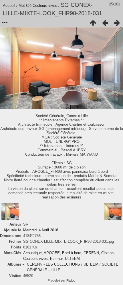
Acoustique (32, 253)
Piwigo (70, 280)
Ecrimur (56, 258)
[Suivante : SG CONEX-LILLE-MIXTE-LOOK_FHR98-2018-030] (117, 23)
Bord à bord (71, 253)
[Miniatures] (93, 23)
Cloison (107, 253)
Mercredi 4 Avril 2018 (40, 230)
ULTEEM (72, 258)
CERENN (91, 253)
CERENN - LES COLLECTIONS (53, 264)
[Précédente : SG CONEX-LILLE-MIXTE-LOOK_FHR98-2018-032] (105, 23)
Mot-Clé (25, 5)
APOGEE (52, 253)
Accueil (9, 5)
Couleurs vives (45, 5)
